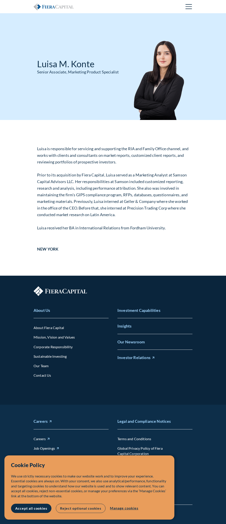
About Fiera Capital (49, 328)
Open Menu (188, 6)
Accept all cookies (31, 508)
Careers (41, 421)
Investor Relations (134, 357)
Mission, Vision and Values (54, 337)
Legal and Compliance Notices (144, 421)
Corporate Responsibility (53, 347)
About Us (42, 310)
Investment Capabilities (138, 310)
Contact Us (42, 375)
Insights (124, 326)
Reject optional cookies (80, 508)
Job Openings (44, 448)
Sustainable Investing (50, 356)
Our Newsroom (131, 341)
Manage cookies (124, 508)
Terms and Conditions (134, 439)
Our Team (41, 366)
